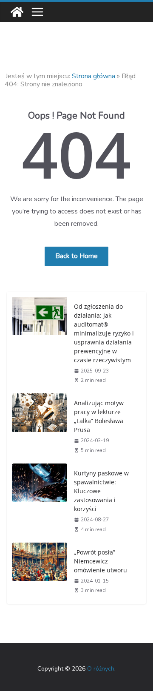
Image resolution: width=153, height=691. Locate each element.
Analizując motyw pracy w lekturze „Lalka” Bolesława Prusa (99, 416)
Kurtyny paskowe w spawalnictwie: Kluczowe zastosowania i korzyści (101, 491)
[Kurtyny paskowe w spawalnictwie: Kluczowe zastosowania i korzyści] (39, 500)
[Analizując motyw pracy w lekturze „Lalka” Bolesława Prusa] (39, 425)
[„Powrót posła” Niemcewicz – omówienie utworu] (39, 571)
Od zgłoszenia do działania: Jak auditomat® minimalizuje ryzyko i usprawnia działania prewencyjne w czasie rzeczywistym (104, 333)
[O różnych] (17, 12)
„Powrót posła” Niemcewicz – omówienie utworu (100, 561)
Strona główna (93, 76)
